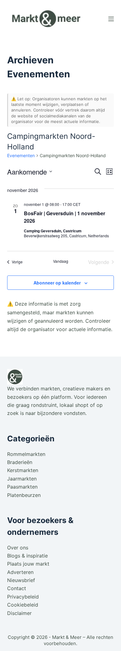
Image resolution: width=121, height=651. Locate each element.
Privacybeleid (23, 597)
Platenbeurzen (24, 495)
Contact (16, 588)
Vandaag (60, 261)
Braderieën (19, 462)
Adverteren (20, 572)
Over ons (17, 547)
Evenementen (21, 155)
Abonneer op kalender (57, 283)
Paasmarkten (22, 487)
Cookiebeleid (22, 605)
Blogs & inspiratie (27, 556)
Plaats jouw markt (28, 564)
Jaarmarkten (22, 479)
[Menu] (111, 19)
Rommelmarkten (26, 454)
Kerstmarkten (22, 470)
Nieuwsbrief (21, 580)
